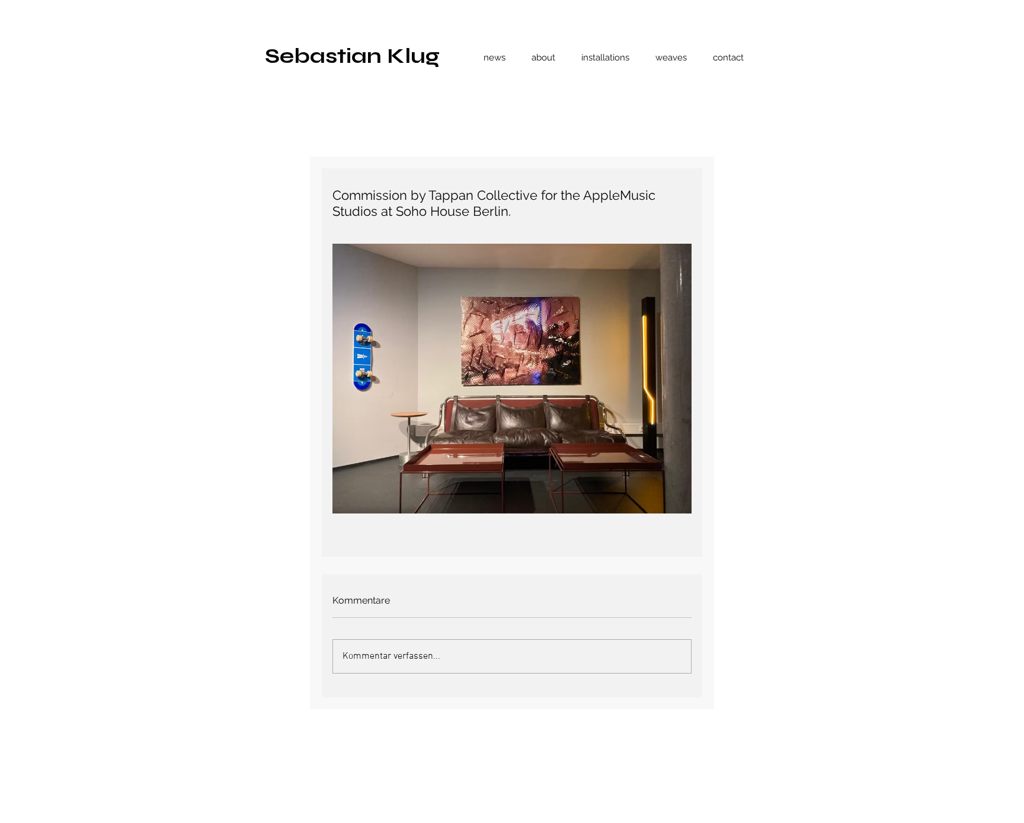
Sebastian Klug (352, 56)
